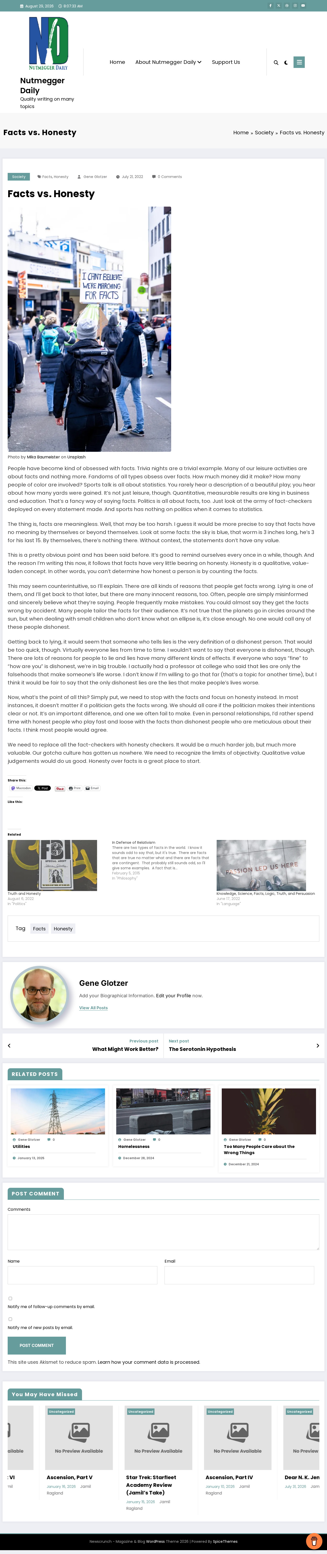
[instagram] (295, 6)
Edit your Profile (173, 995)
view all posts (93, 1007)
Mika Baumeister (43, 457)
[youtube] (303, 6)
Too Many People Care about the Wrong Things (259, 1150)
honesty (61, 176)
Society (19, 176)
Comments (19, 1209)
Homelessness (133, 1146)
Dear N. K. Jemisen (192, 1477)
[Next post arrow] (317, 1046)
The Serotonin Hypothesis (202, 1049)
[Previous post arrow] (9, 1046)
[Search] (276, 62)
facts (47, 176)
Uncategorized (24, 1411)
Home (117, 62)
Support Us (226, 62)
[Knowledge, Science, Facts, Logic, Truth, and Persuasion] (266, 865)
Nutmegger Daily (42, 85)
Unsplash (76, 457)
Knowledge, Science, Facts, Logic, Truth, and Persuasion (266, 893)
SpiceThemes (225, 1541)
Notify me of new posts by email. (40, 1328)
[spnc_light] (286, 62)
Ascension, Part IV (112, 1477)
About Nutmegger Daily (166, 62)
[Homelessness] (163, 1111)
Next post (179, 1041)
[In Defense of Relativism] (164, 860)
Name (14, 1261)
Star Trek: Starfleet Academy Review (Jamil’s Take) (34, 1485)
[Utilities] (58, 1111)
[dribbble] (287, 6)
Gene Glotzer (95, 176)
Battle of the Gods (271, 1477)
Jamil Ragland (208, 1486)
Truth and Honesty (24, 893)
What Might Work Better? (125, 1049)
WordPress (155, 1541)
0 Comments (170, 176)
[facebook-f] (270, 6)
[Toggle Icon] (299, 62)
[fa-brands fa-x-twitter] (279, 6)
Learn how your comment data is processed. (149, 1362)
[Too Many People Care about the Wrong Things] (269, 1111)
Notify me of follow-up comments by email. (51, 1307)
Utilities (21, 1146)
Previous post (144, 1041)
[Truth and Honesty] (57, 865)
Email (170, 1261)
